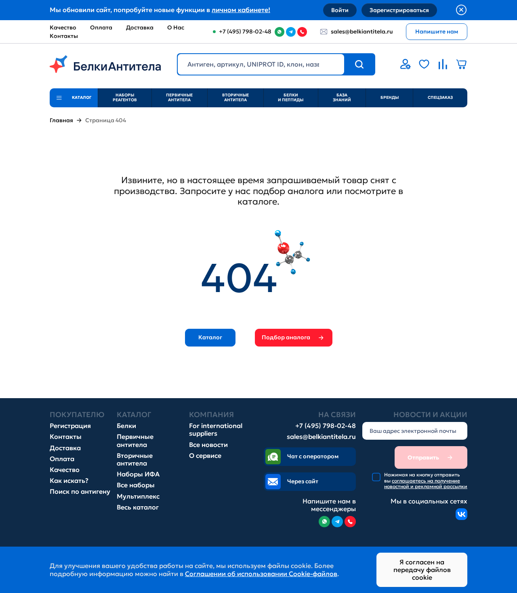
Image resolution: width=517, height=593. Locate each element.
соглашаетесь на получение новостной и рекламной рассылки (425, 483)
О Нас (175, 27)
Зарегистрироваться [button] (399, 10)
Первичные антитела (179, 97)
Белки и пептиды (290, 97)
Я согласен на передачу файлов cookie (422, 569)
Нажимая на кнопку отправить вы (425, 480)
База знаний (342, 97)
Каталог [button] (210, 337)
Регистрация (70, 426)
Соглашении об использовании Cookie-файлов (261, 574)
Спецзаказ (440, 97)
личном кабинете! (241, 10)
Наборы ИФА (138, 474)
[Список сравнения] (443, 64)
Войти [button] (340, 10)
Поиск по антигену (80, 491)
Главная (61, 120)
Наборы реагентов (125, 97)
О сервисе (205, 455)
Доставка (139, 27)
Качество (63, 27)
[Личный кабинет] (405, 64)
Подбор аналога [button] (286, 337)
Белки (126, 426)
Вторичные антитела (235, 97)
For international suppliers (215, 429)
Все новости (208, 445)
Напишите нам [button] (436, 31)
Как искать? (69, 480)
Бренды (389, 97)
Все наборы (136, 485)
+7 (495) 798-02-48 (325, 426)
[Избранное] (424, 64)
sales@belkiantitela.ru (362, 31)
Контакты (64, 36)
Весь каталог (138, 507)
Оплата (101, 27)
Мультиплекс (138, 496)
